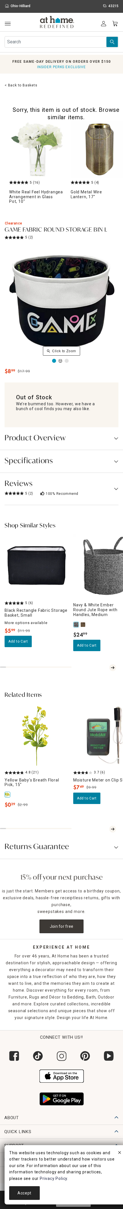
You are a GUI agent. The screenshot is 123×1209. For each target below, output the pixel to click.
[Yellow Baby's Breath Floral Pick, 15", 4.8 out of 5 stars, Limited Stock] (37, 735)
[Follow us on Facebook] (14, 1056)
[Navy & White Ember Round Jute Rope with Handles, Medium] (76, 624)
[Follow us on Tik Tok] (37, 1056)
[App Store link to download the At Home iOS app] (61, 1075)
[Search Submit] (112, 42)
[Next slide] (112, 667)
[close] (119, 1153)
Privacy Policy (53, 1178)
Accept (24, 1193)
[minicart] (115, 24)
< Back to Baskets (21, 85)
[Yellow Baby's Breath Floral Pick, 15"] (8, 794)
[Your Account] (103, 23)
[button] (57, 23)
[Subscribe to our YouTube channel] (108, 1056)
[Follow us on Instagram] (61, 1056)
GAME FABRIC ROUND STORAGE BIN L (56, 230)
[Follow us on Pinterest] (85, 1056)
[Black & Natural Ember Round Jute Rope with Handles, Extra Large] (83, 624)
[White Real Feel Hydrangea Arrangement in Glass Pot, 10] (37, 149)
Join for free (62, 926)
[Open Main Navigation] (7, 23)
